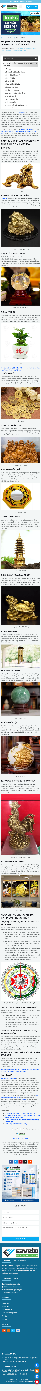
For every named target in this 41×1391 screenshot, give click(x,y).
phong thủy (21, 112)
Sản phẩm (6, 1310)
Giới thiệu (5, 1306)
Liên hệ (4, 1319)
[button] (20, 6)
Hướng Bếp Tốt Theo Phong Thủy (16, 1124)
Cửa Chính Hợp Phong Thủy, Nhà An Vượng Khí (20, 1113)
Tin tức (12, 49)
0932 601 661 (33, 7)
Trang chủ (4, 49)
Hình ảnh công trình (9, 1313)
